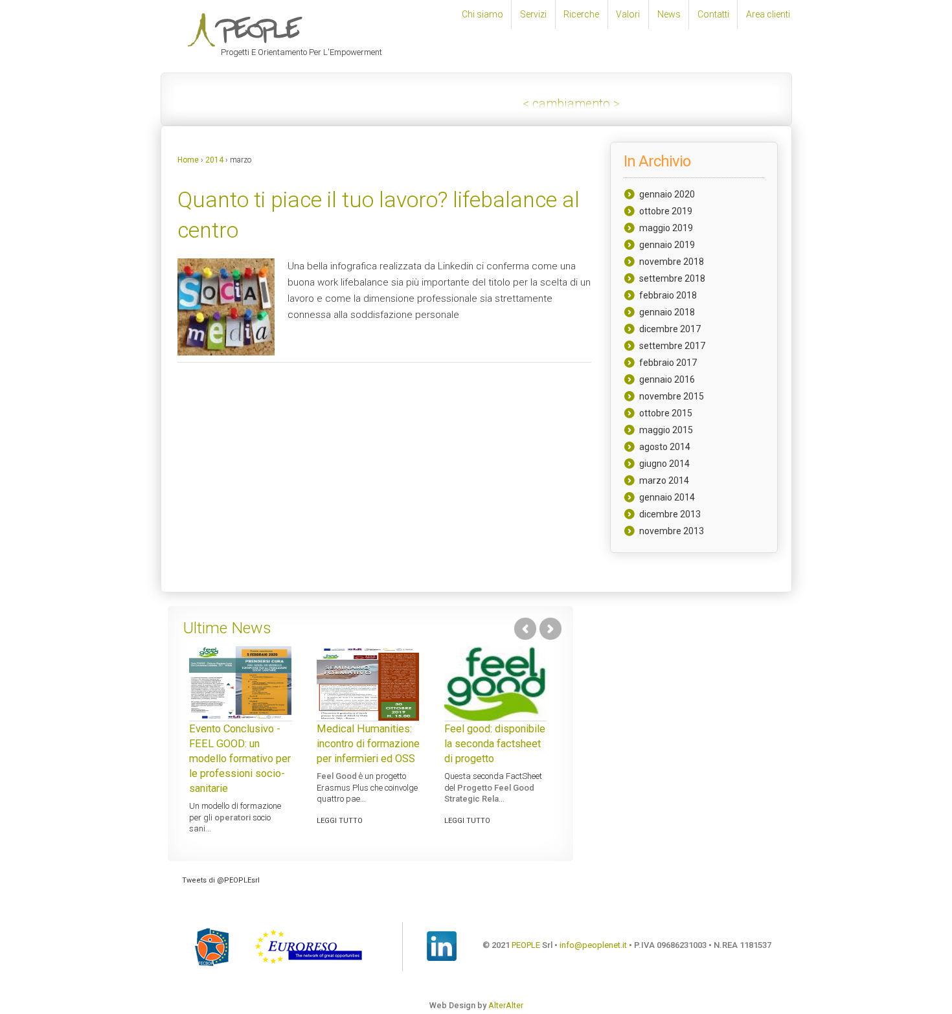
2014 (214, 159)
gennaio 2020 (667, 194)
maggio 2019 (666, 228)
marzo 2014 (664, 480)
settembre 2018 (672, 278)
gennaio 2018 (667, 312)
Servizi (533, 14)
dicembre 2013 (670, 514)
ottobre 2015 (665, 413)
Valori (628, 14)
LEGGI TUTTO (255, 795)
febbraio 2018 (668, 295)
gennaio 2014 (667, 497)
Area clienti (768, 14)
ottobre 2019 (665, 211)
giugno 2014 (664, 463)
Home (188, 159)
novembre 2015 (671, 396)
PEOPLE (526, 946)
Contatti (713, 14)
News (669, 14)
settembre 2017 (672, 346)
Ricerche (581, 14)
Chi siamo (482, 14)
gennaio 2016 (667, 379)
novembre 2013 (671, 531)
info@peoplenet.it (593, 946)
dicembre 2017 (670, 329)
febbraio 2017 (668, 362)
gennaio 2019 (667, 245)
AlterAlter (505, 1005)
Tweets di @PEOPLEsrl (221, 880)
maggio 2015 (666, 430)
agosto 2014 (664, 447)
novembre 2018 (671, 261)
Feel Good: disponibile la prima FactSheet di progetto (410, 744)
